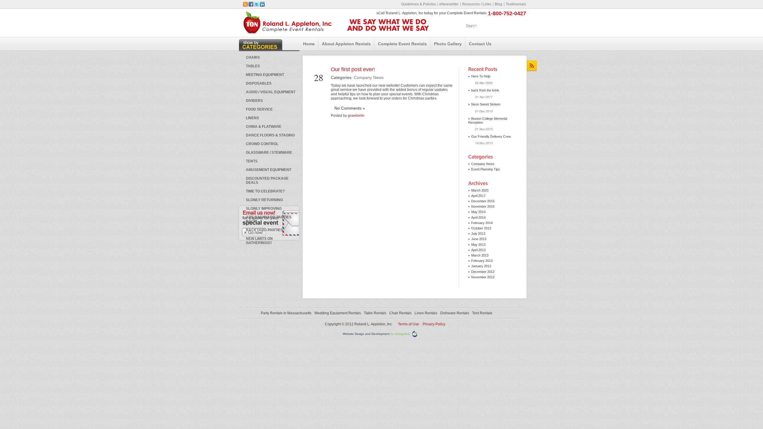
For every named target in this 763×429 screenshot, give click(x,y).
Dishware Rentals (454, 313)
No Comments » (349, 108)
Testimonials (516, 4)
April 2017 (478, 196)
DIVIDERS (254, 101)
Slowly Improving (264, 208)
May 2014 (478, 212)
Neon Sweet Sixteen (485, 104)
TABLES (253, 66)
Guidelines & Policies (418, 4)
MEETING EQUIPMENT (265, 75)
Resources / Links (476, 4)
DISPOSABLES (259, 83)
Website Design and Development (366, 334)
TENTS (252, 161)
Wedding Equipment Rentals (337, 313)
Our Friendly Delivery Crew (491, 136)
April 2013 (478, 250)
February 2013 (482, 260)
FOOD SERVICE (259, 109)
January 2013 (481, 266)
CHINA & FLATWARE (263, 127)
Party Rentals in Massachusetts (286, 313)
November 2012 (482, 277)
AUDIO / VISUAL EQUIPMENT (270, 92)
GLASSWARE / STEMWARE (269, 152)
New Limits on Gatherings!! (259, 241)
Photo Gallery (448, 43)
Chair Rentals (400, 313)
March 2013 (479, 255)
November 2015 (482, 206)
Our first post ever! (353, 69)
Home (309, 43)
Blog (498, 4)
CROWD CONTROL (262, 144)
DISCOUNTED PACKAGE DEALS (267, 180)
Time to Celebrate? (265, 191)
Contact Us (480, 43)
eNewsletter (449, 4)
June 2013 (478, 239)
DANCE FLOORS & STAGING (270, 135)
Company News (369, 77)
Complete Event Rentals (402, 43)
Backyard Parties (264, 230)
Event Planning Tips (485, 169)
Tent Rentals (482, 313)
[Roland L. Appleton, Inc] (287, 33)
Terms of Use (408, 324)
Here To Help (480, 76)
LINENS (252, 118)
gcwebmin (356, 116)
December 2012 (482, 271)
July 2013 (478, 233)
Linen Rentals (426, 313)
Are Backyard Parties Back (268, 219)
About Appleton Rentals (346, 43)
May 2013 (478, 244)
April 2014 (478, 217)
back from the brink (485, 90)
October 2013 (481, 228)
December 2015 (482, 201)
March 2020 (479, 190)
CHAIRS (253, 57)
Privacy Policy (434, 324)
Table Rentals (375, 313)
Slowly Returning (264, 200)
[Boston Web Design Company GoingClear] (415, 334)
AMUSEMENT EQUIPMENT (268, 170)
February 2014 (482, 223)
